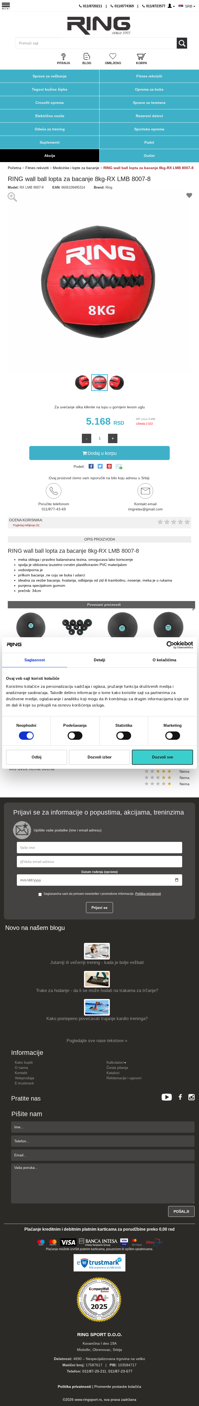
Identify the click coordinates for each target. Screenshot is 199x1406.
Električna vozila (49, 116)
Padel (149, 142)
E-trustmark (24, 1083)
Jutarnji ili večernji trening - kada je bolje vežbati (97, 962)
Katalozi (112, 1073)
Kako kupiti (24, 1062)
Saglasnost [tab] (34, 660)
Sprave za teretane (149, 103)
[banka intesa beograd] (98, 1242)
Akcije (49, 156)
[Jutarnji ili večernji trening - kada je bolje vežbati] (97, 950)
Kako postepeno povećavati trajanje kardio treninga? (97, 1018)
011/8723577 (155, 6)
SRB (189, 6)
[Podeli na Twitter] (100, 466)
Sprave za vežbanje (50, 76)
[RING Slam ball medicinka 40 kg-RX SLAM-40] (30, 626)
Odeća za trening (50, 129)
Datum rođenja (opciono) (99, 872)
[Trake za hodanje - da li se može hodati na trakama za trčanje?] (97, 978)
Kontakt (21, 1073)
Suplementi (50, 142)
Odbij (36, 757)
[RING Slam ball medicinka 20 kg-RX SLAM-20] (168, 626)
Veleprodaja (24, 1078)
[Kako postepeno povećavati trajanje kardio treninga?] (97, 1007)
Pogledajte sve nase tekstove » (97, 1040)
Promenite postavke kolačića (117, 1386)
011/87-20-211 (94, 1371)
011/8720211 (92, 6)
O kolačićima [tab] (164, 660)
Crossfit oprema (49, 103)
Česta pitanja (117, 1067)
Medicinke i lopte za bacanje (76, 168)
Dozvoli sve (162, 757)
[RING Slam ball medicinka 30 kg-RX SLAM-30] (76, 626)
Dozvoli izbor (100, 757)
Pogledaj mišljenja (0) (26, 525)
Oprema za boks (149, 89)
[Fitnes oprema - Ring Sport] (99, 25)
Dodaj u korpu (102, 453)
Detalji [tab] (99, 660)
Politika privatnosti (148, 894)
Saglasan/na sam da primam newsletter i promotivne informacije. (102, 894)
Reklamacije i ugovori (123, 1078)
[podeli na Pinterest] (109, 466)
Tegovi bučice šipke (49, 89)
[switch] (75, 735)
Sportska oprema (149, 129)
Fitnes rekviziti (149, 76)
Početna (14, 168)
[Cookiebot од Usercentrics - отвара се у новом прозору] (170, 645)
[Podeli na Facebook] (91, 466)
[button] (12, 282)
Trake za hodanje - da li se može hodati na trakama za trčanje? (97, 990)
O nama (21, 1067)
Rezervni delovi (149, 116)
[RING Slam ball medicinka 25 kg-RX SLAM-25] (122, 626)
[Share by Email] (119, 466)
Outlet (149, 156)
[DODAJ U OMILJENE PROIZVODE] (189, 196)
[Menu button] (5, 5)
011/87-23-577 (120, 1371)
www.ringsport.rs (88, 1399)
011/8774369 (123, 6)
